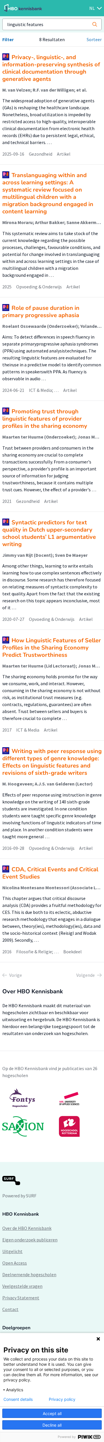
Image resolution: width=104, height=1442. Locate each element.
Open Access (14, 1263)
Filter (8, 39)
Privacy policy (62, 1399)
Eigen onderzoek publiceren (29, 1240)
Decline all (52, 1425)
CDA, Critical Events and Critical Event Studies (50, 873)
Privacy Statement (20, 1298)
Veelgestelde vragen (22, 1286)
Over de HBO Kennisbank (26, 1228)
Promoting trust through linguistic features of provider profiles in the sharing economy (44, 419)
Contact (10, 1309)
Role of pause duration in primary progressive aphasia (40, 311)
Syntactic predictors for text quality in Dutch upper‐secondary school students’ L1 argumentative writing (49, 533)
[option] (52, 1112)
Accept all (52, 1413)
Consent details (18, 1399)
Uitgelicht (12, 1251)
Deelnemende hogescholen (29, 1274)
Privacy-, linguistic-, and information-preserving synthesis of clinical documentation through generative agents (51, 68)
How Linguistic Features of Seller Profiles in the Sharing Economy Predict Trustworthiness (51, 648)
